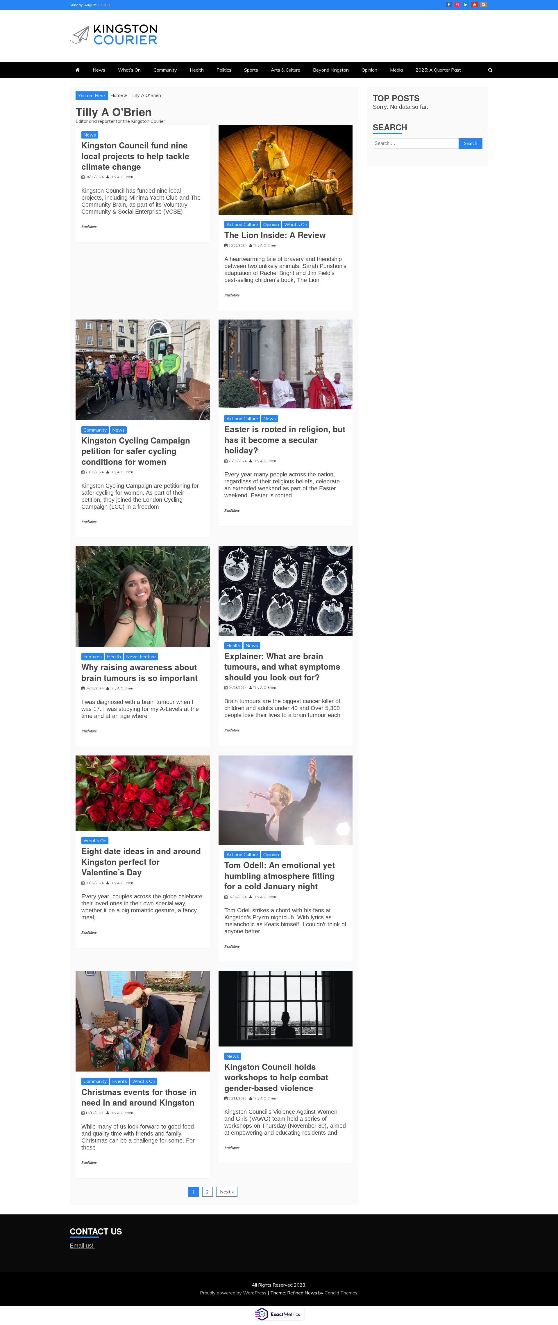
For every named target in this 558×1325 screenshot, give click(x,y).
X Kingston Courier (483, 4)
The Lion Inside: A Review (275, 235)
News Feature (141, 656)
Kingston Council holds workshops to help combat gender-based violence (276, 1077)
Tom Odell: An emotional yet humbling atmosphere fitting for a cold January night (279, 875)
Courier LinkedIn (466, 4)
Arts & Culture (285, 70)
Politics (224, 70)
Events (119, 1081)
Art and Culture (242, 224)
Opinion (369, 70)
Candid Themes (341, 1293)
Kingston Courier (449, 4)
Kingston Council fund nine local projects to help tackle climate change (135, 155)
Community (165, 70)
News (99, 70)
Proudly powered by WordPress (234, 1293)
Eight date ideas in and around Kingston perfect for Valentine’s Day (141, 861)
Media (396, 70)
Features (92, 656)
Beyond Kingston (331, 70)
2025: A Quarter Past (438, 70)
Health (197, 70)
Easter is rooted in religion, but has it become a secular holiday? (284, 439)
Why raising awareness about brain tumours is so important (139, 672)
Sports (251, 70)
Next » (227, 1192)
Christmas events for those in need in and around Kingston (138, 1097)
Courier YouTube (474, 4)
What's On (295, 224)
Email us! (82, 1245)
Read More (88, 227)
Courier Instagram (457, 4)
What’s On (129, 70)
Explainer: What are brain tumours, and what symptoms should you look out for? (282, 666)
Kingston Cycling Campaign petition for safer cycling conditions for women (135, 450)
